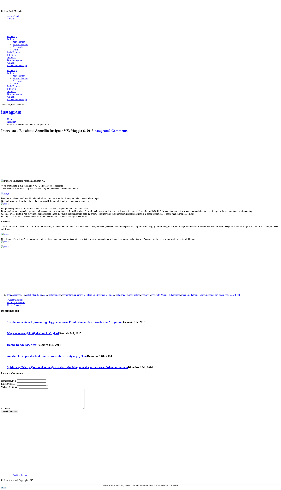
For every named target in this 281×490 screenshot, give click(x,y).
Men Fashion (19, 42)
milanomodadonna (189, 295)
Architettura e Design (17, 65)
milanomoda (174, 295)
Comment (5, 408)
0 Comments (118, 131)
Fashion (10, 39)
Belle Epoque (13, 52)
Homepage (12, 36)
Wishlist (10, 63)
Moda (202, 295)
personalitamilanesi (215, 295)
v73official (235, 295)
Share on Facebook (16, 302)
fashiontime (67, 295)
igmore (111, 295)
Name (8, 381)
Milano (164, 295)
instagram (11, 112)
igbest (80, 295)
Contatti (10, 18)
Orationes (11, 57)
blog (34, 295)
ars (24, 295)
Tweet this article (15, 300)
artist (28, 295)
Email (8, 384)
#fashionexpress (14, 60)
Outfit (15, 49)
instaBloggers (121, 295)
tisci (227, 295)
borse (39, 295)
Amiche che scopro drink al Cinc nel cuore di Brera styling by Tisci (47, 356)
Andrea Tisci (13, 16)
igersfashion (89, 295)
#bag (9, 295)
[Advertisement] (25, 156)
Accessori (16, 295)
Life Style (11, 55)
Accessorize (18, 47)
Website (9, 387)
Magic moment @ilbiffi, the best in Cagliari (33, 333)
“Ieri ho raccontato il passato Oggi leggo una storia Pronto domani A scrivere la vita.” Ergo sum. (65, 322)
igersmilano (101, 295)
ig (75, 295)
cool (45, 295)
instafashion (134, 295)
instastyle (155, 295)
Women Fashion (20, 44)
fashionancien (54, 295)
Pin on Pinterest (14, 305)
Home (10, 119)
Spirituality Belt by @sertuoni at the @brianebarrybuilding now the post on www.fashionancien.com (67, 367)
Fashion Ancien (20, 475)
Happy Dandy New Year (21, 344)
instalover (145, 295)
